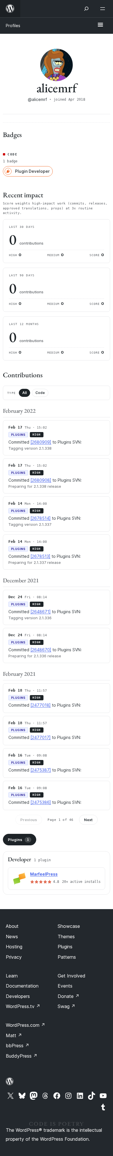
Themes (66, 936)
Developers (18, 996)
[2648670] (40, 649)
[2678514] (40, 518)
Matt (14, 1035)
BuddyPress (21, 1056)
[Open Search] (86, 8)
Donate (68, 996)
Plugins (18, 839)
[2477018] (40, 705)
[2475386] (40, 802)
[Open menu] (103, 8)
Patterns (67, 957)
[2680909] (40, 442)
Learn (12, 976)
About (12, 926)
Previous (28, 819)
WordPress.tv (23, 1006)
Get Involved (71, 976)
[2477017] (40, 737)
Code (40, 393)
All (24, 393)
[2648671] (40, 611)
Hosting (14, 946)
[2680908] (40, 480)
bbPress (17, 1045)
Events (65, 986)
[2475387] (40, 769)
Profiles (13, 25)
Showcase (69, 926)
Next (88, 819)
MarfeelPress (44, 874)
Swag (66, 1006)
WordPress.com (25, 1025)
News (12, 936)
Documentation (22, 986)
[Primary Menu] (100, 25)
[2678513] (40, 556)
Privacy (14, 957)
